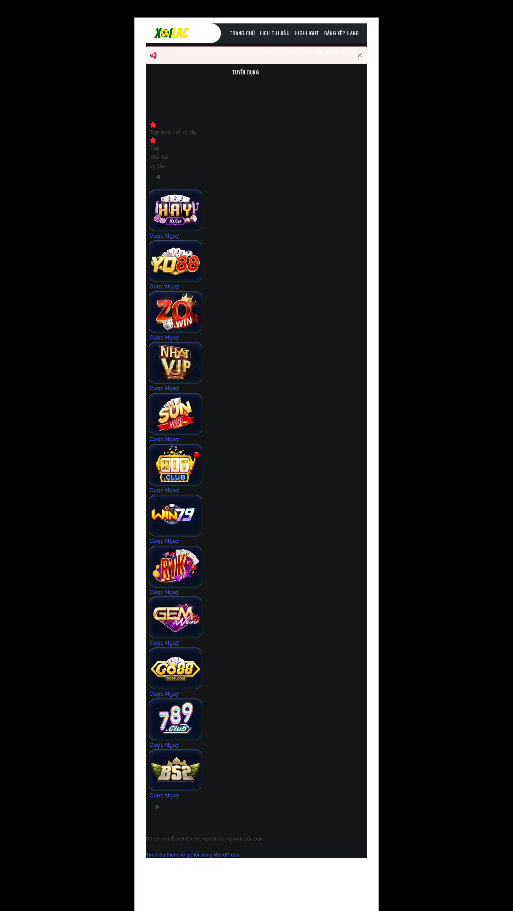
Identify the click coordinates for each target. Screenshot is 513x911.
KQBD (265, 52)
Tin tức (312, 52)
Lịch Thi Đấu (275, 33)
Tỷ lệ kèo (243, 52)
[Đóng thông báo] (360, 55)
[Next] (158, 807)
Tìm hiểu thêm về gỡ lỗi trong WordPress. (193, 855)
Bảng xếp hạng (341, 33)
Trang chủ (242, 33)
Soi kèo (335, 52)
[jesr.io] (187, 33)
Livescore (287, 52)
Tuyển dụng (245, 72)
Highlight (307, 33)
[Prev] (158, 177)
